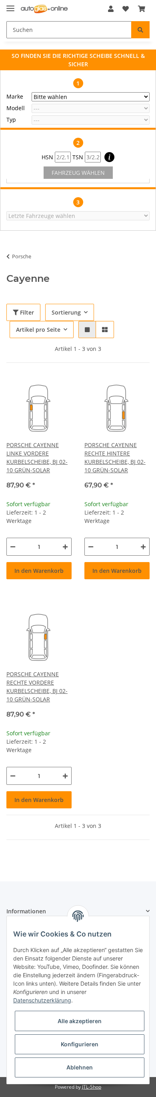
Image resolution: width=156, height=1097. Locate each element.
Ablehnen (79, 1067)
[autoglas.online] (44, 9)
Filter (26, 312)
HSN (48, 157)
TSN (78, 157)
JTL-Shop (91, 1086)
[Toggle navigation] (10, 5)
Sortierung (66, 312)
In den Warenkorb (39, 570)
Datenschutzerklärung (42, 1000)
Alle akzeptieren (80, 1021)
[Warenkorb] (142, 9)
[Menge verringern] (13, 546)
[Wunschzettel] (125, 9)
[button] (111, 9)
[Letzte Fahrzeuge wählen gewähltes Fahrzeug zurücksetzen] (78, 215)
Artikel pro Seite (38, 329)
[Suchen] (140, 29)
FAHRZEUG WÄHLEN (78, 172)
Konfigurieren (79, 1044)
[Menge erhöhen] (65, 546)
